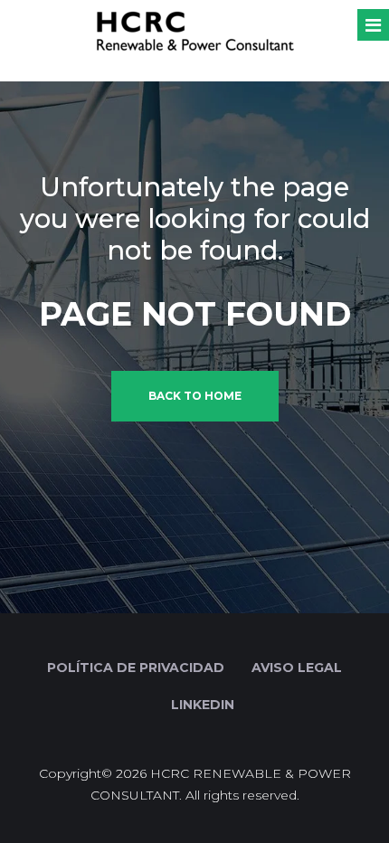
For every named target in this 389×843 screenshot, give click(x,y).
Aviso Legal (296, 667)
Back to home (195, 396)
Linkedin (200, 704)
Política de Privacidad (135, 667)
